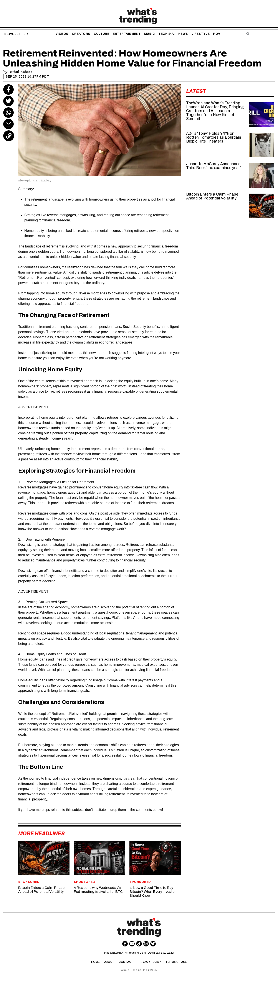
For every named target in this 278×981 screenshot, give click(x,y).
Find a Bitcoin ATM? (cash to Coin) (125, 952)
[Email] (8, 124)
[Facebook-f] (125, 943)
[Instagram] (146, 943)
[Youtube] (132, 943)
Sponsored (29, 881)
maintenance (45, 560)
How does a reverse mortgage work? (98, 529)
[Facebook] (8, 89)
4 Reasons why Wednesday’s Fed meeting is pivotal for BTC (98, 889)
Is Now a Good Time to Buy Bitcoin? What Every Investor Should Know (152, 891)
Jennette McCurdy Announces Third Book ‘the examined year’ (213, 166)
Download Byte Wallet (161, 952)
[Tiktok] (139, 943)
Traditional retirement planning (41, 327)
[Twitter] (8, 101)
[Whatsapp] (8, 112)
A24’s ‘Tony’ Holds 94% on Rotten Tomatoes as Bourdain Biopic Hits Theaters (213, 137)
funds (55, 428)
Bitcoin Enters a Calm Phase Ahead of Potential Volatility (41, 889)
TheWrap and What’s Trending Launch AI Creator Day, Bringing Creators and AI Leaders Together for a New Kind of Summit (215, 111)
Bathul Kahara (20, 71)
